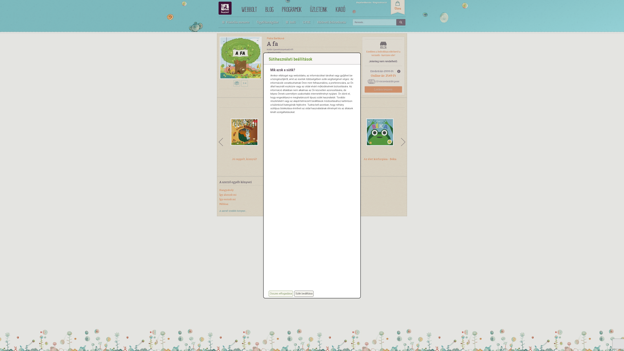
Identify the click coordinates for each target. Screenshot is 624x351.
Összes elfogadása (281, 293)
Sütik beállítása (303, 293)
